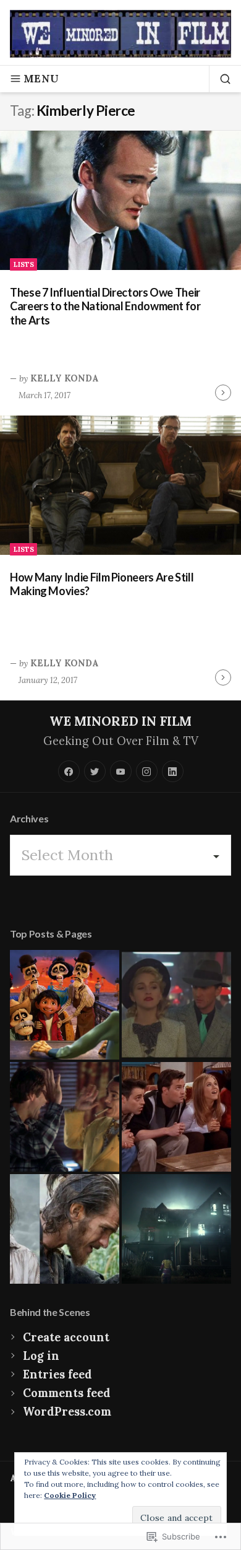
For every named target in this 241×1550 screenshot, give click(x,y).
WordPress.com (67, 1411)
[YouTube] (121, 771)
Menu (41, 78)
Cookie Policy (70, 1495)
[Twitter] (95, 771)
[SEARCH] (220, 78)
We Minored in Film (120, 721)
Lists (24, 264)
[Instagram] (147, 771)
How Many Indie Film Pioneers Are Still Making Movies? (101, 584)
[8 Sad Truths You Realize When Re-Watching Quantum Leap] (64, 1117)
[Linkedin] (173, 771)
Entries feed (57, 1374)
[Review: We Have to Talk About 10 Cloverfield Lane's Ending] (176, 1229)
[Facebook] (69, 771)
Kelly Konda (64, 378)
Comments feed (67, 1393)
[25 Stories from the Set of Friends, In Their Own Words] (176, 1117)
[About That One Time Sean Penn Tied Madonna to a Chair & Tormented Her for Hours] (176, 1005)
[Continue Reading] (223, 393)
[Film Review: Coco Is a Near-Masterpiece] (64, 1005)
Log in (41, 1356)
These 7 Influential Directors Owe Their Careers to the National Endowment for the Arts (105, 306)
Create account (66, 1337)
